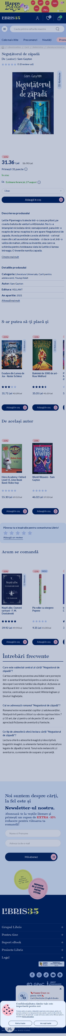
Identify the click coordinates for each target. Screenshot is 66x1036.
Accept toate (45, 1023)
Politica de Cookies (28, 1016)
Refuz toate (20, 1023)
